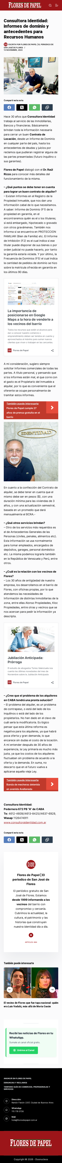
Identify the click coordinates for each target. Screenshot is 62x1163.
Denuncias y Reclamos (15, 1083)
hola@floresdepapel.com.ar (24, 1120)
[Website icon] (31, 935)
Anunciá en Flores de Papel (18, 1078)
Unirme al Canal (25, 1050)
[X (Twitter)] (21, 107)
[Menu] (56, 5)
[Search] (50, 5)
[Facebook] (9, 107)
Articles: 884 (31, 942)
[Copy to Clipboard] (47, 107)
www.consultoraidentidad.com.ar (25, 822)
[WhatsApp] (34, 107)
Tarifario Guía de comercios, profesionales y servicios (27, 1088)
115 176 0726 (18, 1111)
